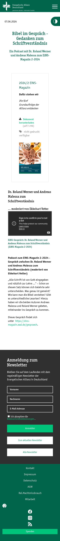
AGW (30, 486)
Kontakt (30, 468)
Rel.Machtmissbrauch (30, 493)
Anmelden (30, 428)
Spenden (30, 531)
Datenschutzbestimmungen (20, 419)
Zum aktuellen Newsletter (30, 440)
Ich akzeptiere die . (21, 418)
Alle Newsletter (30, 452)
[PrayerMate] (4, 506)
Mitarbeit (30, 499)
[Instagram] (30, 518)
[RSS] (30, 524)
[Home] (19, 11)
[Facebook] (30, 512)
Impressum (30, 474)
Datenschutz (30, 480)
